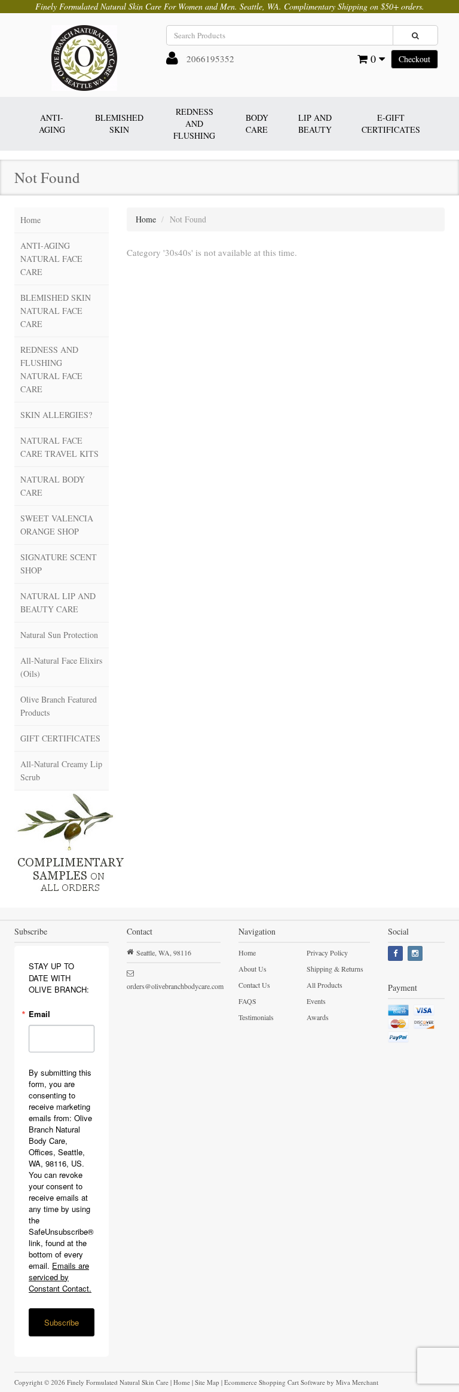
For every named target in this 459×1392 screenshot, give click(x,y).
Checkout (414, 59)
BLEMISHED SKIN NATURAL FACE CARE (55, 310)
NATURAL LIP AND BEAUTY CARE (58, 602)
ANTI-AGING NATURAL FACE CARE (51, 258)
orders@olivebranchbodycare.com (175, 986)
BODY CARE (257, 123)
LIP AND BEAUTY (315, 123)
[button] (172, 60)
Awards (318, 1017)
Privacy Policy (327, 952)
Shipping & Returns (335, 968)
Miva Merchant (357, 1382)
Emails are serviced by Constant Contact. (60, 1277)
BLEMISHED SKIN (119, 123)
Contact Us (254, 985)
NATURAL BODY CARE (52, 486)
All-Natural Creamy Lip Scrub (61, 770)
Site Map (207, 1382)
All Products (324, 985)
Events (316, 1001)
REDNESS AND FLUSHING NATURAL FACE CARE (51, 369)
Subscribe (61, 1322)
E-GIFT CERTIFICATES (391, 123)
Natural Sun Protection (59, 634)
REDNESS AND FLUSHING (194, 123)
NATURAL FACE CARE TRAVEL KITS (59, 447)
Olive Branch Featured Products (58, 706)
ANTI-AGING (52, 123)
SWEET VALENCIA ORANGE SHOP (56, 524)
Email (39, 1014)
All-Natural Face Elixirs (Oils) (61, 667)
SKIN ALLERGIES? (56, 414)
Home (30, 219)
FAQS (247, 1001)
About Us (252, 968)
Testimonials (256, 1017)
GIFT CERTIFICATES (60, 738)
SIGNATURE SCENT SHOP (58, 563)
